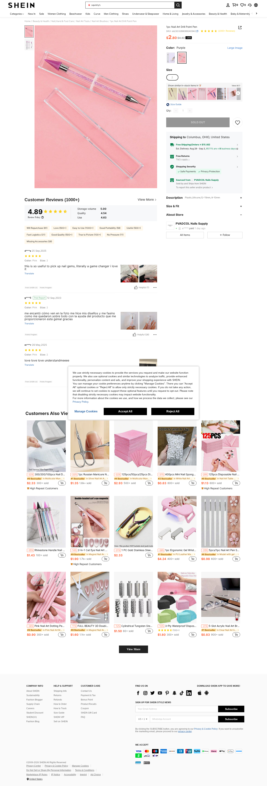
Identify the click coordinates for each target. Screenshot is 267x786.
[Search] (178, 5)
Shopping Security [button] (186, 167)
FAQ (83, 717)
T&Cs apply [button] (182, 159)
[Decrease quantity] (176, 111)
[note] (43, 488)
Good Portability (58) (110, 228)
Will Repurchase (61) (37, 228)
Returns (57, 695)
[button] (250, 5)
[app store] (199, 694)
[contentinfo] (189, 753)
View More (133, 649)
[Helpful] (136, 287)
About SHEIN (32, 691)
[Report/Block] (155, 287)
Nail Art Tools (83, 21)
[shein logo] (21, 5)
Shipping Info (60, 691)
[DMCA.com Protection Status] (146, 762)
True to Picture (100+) (89, 234)
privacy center (185, 731)
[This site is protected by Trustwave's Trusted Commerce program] (138, 762)
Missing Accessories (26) (39, 241)
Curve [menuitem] (97, 13)
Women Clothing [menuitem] (57, 13)
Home (28, 21)
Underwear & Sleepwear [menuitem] (145, 13)
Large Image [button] (234, 47)
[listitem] (172, 94)
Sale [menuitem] (41, 13)
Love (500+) (60, 228)
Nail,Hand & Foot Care (62, 21)
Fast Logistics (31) (36, 234)
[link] (235, 5)
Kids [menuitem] (88, 13)
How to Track (60, 708)
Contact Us (86, 691)
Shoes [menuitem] (125, 13)
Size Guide (59, 712)
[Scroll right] (256, 13)
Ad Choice (95, 774)
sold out (198, 122)
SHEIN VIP (59, 717)
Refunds (58, 699)
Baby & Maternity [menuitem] (240, 13)
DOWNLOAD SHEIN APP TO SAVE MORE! (218, 686)
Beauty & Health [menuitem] (218, 13)
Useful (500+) (134, 228)
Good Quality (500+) (61, 234)
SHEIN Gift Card (89, 712)
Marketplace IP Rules (36, 774)
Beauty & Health (41, 21)
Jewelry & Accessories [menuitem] (193, 13)
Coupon (85, 708)
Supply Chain (33, 704)
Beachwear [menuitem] (75, 13)
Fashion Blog (32, 721)
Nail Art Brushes (100, 21)
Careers (30, 708)
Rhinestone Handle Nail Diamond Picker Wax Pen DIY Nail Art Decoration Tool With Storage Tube (47, 550)
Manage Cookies (80, 766)
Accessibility (70, 774)
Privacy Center (33, 766)
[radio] (170, 58)
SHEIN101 (31, 717)
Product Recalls (88, 704)
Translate (29, 273)
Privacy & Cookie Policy (206, 729)
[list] (164, 693)
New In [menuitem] (32, 13)
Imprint (83, 774)
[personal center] (228, 5)
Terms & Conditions (84, 770)
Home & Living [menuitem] (170, 13)
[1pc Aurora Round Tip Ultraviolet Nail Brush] (182, 94)
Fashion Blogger (34, 699)
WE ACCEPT (141, 745)
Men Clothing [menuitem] (111, 13)
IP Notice (55, 774)
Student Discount (34, 712)
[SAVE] (237, 122)
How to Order (60, 704)
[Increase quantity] (189, 111)
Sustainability (33, 695)
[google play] (206, 694)
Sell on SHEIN (61, 721)
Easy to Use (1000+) (82, 228)
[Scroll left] (252, 13)
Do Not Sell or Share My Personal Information (48, 770)
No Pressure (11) (115, 234)
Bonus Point (87, 699)
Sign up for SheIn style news (153, 702)
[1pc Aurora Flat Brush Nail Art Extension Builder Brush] (172, 94)
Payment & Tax (88, 695)
